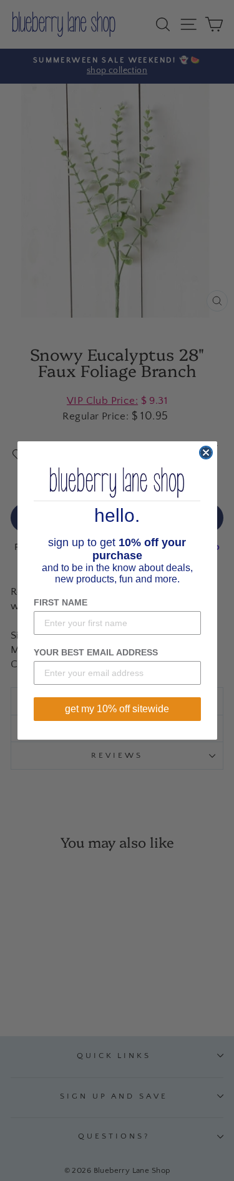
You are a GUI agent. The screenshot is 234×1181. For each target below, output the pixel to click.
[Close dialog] (206, 452)
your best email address (96, 652)
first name (60, 602)
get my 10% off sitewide (117, 708)
